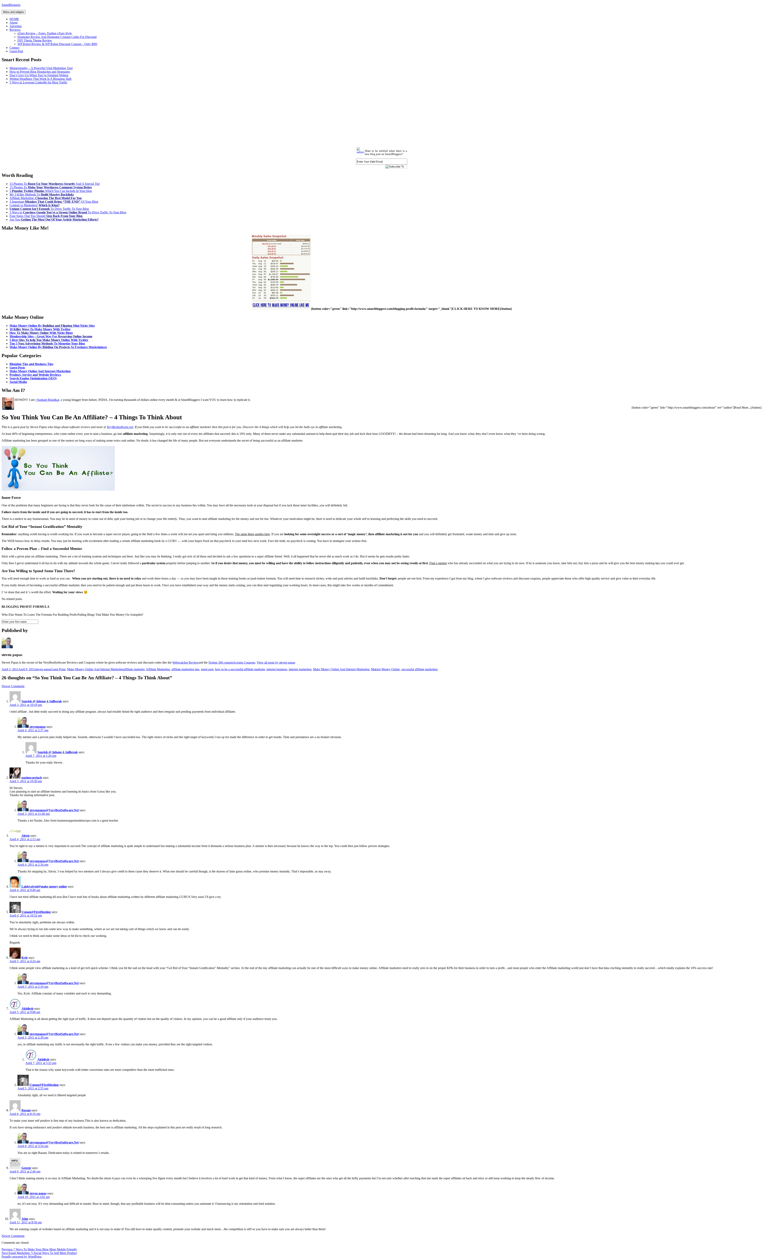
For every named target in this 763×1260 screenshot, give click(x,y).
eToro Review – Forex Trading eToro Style (44, 33)
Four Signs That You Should (46, 216)
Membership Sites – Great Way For (51, 336)
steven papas (43, 669)
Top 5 (47, 343)
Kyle (24, 957)
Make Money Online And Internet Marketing (40, 371)
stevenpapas (37, 726)
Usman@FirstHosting (36, 912)
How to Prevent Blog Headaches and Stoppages (40, 71)
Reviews (15, 29)
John (24, 1218)
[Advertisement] (121, 115)
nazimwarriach (31, 777)
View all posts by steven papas (276, 662)
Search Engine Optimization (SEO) (33, 378)
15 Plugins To (51, 187)
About (13, 22)
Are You (54, 219)
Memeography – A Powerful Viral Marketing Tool (41, 68)
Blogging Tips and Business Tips (31, 364)
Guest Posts (17, 367)
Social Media (18, 382)
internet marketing (300, 669)
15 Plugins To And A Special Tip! (55, 183)
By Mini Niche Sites (52, 325)
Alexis (25, 835)
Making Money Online (385, 669)
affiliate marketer (134, 669)
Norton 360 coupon (220, 662)
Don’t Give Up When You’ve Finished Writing (39, 75)
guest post (207, 669)
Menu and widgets (13, 12)
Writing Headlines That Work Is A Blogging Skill (40, 78)
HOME (14, 19)
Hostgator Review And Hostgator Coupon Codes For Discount (57, 37)
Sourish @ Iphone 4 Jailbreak (41, 701)
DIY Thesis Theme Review (34, 40)
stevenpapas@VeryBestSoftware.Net (54, 810)
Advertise (16, 26)
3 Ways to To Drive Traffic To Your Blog (68, 212)
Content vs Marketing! (35, 205)
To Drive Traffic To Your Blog (49, 208)
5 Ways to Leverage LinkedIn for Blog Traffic (38, 82)
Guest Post (16, 51)
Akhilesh (27, 1008)
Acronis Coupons (244, 662)
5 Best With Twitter (49, 340)
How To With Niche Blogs (41, 332)
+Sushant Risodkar (47, 399)
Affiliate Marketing (158, 669)
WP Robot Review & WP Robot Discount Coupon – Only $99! (57, 44)
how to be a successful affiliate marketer (240, 669)
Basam (26, 1110)
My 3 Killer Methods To (42, 194)
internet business (276, 669)
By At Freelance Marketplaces (58, 347)
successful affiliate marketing (419, 669)
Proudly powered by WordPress (22, 1256)
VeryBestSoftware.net (120, 427)
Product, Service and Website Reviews (35, 374)
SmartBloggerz (11, 5)
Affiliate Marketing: (46, 198)
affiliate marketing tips (185, 669)
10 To (40, 329)
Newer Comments (13, 686)
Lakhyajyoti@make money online (44, 886)
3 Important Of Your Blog (54, 201)
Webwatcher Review (185, 662)
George (26, 1168)
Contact (14, 47)
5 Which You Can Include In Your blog (51, 191)
